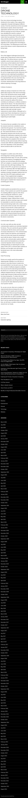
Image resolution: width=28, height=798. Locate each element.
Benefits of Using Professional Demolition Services (13, 390)
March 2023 (4, 455)
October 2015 (4, 686)
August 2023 (4, 447)
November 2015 (5, 683)
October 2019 (4, 566)
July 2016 (3, 661)
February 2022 (4, 491)
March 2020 (4, 555)
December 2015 (5, 680)
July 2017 (3, 633)
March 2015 (4, 705)
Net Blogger (5, 2)
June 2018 (3, 605)
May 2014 (3, 733)
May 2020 (3, 550)
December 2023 (5, 441)
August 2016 (4, 658)
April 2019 (3, 580)
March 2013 (4, 769)
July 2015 (3, 694)
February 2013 (4, 772)
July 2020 (3, 544)
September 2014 (5, 722)
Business (3, 400)
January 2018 (4, 616)
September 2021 (5, 505)
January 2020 (4, 561)
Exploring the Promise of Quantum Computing (12, 376)
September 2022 (5, 472)
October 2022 (4, 469)
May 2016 (3, 666)
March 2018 (4, 614)
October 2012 (4, 783)
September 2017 (5, 627)
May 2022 (3, 483)
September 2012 (5, 786)
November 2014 (5, 716)
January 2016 (4, 677)
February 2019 (4, 583)
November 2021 (5, 500)
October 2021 (4, 502)
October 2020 (4, 536)
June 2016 (3, 664)
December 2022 (5, 463)
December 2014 (5, 714)
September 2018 (5, 597)
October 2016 (4, 652)
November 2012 (5, 780)
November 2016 (5, 650)
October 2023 (4, 444)
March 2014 (4, 739)
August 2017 (4, 630)
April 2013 (3, 766)
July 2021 (3, 511)
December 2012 (5, 778)
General (3, 406)
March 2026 (4, 422)
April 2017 (3, 639)
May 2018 (3, 608)
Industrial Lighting (6, 318)
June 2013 (3, 761)
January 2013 (4, 775)
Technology (4, 8)
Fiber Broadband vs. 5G (7, 379)
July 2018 (3, 602)
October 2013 (4, 753)
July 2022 (3, 477)
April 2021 (3, 519)
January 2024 (4, 438)
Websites (3, 412)
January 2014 (4, 744)
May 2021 (3, 516)
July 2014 (3, 728)
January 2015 (4, 711)
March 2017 (4, 641)
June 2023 (3, 449)
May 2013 (3, 764)
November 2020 (5, 533)
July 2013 (3, 758)
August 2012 (4, 789)
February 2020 (4, 558)
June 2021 (3, 513)
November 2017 (5, 622)
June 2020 (3, 547)
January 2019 (4, 586)
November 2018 (5, 591)
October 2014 (4, 719)
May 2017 (3, 636)
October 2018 (4, 594)
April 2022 (3, 486)
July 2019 (3, 575)
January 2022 (4, 494)
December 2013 (5, 747)
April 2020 (3, 552)
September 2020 (5, 538)
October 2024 (4, 430)
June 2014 (3, 730)
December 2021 (5, 497)
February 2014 (4, 741)
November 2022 (5, 466)
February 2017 (4, 644)
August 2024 (4, 433)
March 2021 (4, 522)
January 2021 (4, 527)
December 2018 (5, 589)
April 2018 (3, 611)
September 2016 (5, 655)
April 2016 (3, 669)
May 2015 (3, 700)
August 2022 (4, 474)
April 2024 (3, 436)
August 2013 (4, 755)
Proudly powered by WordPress (7, 796)
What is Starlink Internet (7, 385)
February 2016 (4, 675)
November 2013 (5, 750)
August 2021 (4, 508)
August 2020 (4, 541)
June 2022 (3, 480)
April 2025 (3, 427)
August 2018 (4, 600)
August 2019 (4, 572)
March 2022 (4, 488)
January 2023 (4, 461)
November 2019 (5, 563)
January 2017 (4, 647)
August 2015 (4, 691)
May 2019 (3, 577)
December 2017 (5, 619)
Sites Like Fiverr (5, 313)
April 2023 (3, 452)
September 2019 (5, 569)
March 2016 (4, 672)
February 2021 (4, 525)
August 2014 (4, 725)
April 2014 (3, 736)
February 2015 (4, 708)
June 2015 (3, 697)
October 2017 (4, 625)
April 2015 (3, 703)
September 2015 (5, 689)
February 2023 (4, 458)
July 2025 (3, 424)
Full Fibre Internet (5, 382)
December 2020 (5, 530)
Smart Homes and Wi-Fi (7, 387)
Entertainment (4, 403)
